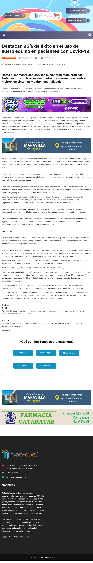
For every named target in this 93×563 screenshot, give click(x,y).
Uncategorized (9, 58)
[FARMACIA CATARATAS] (46, 417)
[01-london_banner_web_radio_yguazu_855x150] (46, 145)
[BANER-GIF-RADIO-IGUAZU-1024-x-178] (46, 104)
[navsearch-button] (89, 35)
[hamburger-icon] (4, 35)
